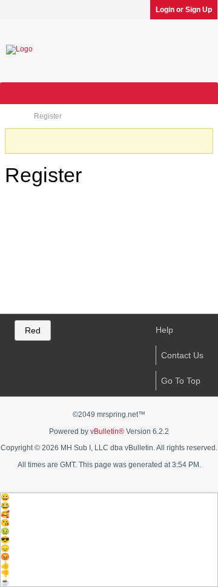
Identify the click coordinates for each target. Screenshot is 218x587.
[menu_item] (109, 497)
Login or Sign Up (184, 9)
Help (164, 330)
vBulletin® (107, 431)
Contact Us (182, 355)
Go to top (180, 380)
